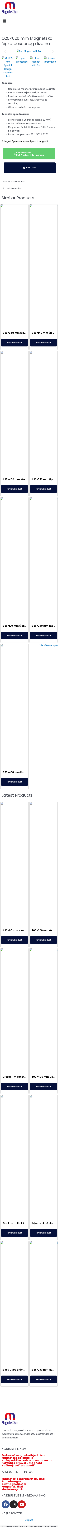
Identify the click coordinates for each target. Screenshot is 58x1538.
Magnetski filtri (12, 1486)
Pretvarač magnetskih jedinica (23, 1455)
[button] (29, 21)
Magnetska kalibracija (17, 1458)
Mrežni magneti (12, 1489)
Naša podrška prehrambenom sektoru (28, 1460)
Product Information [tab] (14, 181)
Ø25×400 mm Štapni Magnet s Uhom (26, 479)
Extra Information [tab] (12, 188)
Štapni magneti (12, 1481)
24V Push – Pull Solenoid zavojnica (24, 1223)
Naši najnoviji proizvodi (18, 1465)
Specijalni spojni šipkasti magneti (30, 141)
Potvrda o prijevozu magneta (22, 1463)
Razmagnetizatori (14, 1484)
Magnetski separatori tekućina (23, 1479)
